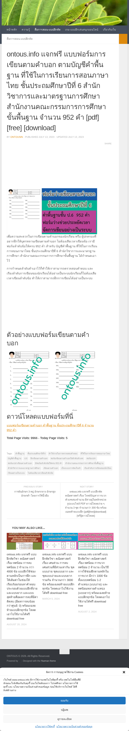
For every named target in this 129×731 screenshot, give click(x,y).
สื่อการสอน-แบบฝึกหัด (47, 29)
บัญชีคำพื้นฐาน (14, 458)
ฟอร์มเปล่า (91, 458)
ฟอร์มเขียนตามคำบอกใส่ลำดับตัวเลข (67, 458)
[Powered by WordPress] (20, 661)
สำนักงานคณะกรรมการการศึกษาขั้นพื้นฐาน (84, 463)
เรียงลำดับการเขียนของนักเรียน (97, 468)
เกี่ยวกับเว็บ (109, 29)
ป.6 (25, 458)
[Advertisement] (52, 164)
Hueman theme (48, 661)
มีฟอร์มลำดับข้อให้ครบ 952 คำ (48, 463)
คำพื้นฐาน (19, 453)
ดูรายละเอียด (64, 719)
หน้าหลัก (12, 29)
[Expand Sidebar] (123, 39)
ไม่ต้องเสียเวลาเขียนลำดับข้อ (40, 473)
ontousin (16, 137)
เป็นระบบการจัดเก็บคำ (71, 468)
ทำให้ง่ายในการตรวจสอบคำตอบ (63, 453)
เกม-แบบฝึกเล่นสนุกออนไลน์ (81, 29)
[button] (124, 672)
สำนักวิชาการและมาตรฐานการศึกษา (24, 468)
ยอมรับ (64, 700)
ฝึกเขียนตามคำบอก (39, 458)
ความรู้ (26, 29)
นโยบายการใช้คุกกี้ (45, 726)
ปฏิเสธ (64, 709)
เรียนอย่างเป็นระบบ (16, 473)
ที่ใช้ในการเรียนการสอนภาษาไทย (95, 453)
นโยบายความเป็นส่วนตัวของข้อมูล (74, 726)
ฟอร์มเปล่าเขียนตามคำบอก (20, 463)
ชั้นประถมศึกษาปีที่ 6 (37, 453)
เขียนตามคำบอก (51, 468)
